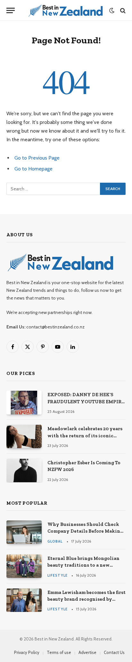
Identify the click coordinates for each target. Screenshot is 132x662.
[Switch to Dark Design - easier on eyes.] (112, 10)
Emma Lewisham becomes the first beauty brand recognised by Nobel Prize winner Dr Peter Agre (86, 599)
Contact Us (114, 652)
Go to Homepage (33, 169)
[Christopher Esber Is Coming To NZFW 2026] (24, 470)
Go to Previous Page (37, 158)
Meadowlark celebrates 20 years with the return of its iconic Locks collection (84, 435)
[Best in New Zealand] (65, 10)
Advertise (87, 652)
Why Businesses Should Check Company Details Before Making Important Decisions (85, 531)
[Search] (122, 10)
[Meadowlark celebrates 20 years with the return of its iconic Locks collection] (24, 436)
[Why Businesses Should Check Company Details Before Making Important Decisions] (24, 532)
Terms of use (59, 652)
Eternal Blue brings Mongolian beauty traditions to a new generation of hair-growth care (84, 565)
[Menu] (10, 10)
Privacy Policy (26, 652)
